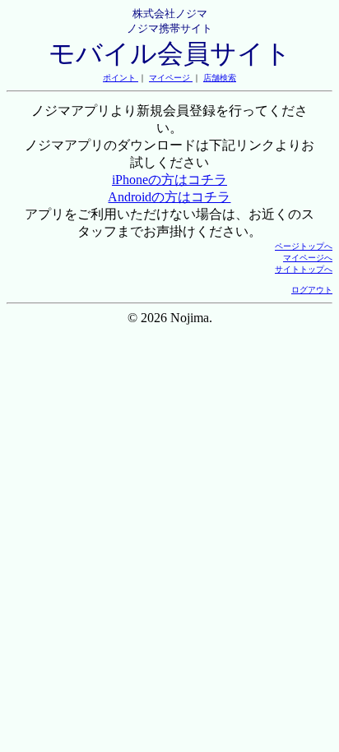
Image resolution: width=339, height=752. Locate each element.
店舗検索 (219, 77)
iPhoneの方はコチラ (169, 180)
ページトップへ (303, 246)
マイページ (171, 77)
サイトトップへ (303, 269)
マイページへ (307, 257)
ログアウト (311, 289)
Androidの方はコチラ (169, 197)
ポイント (120, 77)
